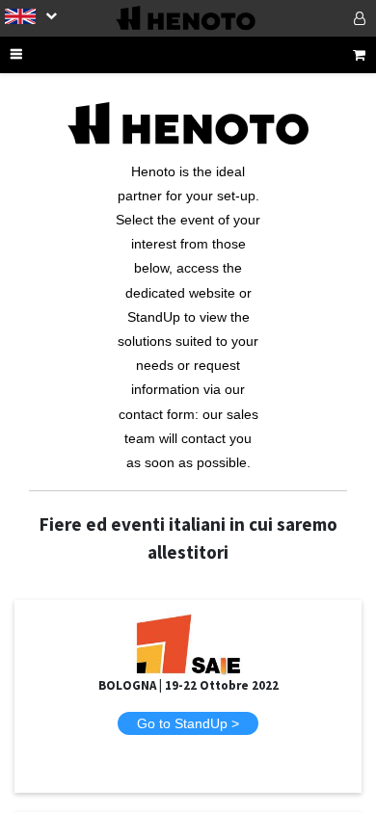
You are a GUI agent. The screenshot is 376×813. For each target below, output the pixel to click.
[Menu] (41, 54)
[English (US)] (31, 15)
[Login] (334, 18)
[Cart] (359, 55)
